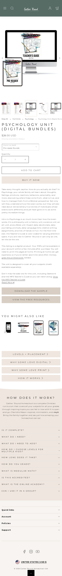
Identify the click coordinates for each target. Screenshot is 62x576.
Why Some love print (29, 370)
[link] (50, 8)
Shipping (5, 139)
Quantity (6, 154)
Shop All (5, 119)
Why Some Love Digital (29, 362)
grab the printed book (13, 258)
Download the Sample (31, 291)
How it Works (29, 378)
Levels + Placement (29, 354)
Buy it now (31, 180)
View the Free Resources (31, 299)
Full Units (17, 119)
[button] (4, 8)
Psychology (29, 119)
